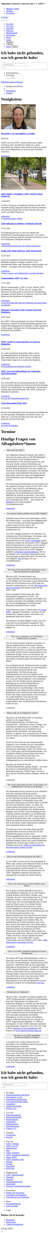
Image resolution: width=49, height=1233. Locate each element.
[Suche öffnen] (5, 20)
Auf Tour (9, 26)
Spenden (9, 11)
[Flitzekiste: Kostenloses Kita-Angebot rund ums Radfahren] (24, 304)
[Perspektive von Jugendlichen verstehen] (24, 117)
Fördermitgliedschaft (14, 1182)
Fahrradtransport (12, 1126)
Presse (8, 37)
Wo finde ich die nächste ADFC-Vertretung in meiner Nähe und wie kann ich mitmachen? (27, 571)
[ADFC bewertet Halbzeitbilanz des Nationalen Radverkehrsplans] (24, 366)
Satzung (9, 1162)
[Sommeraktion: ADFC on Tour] (24, 273)
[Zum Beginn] (2, 1231)
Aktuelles (10, 28)
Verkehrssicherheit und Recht (17, 1095)
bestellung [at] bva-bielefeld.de (25, 1028)
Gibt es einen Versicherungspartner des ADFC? (24, 857)
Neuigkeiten (11, 91)
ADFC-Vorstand (12, 1153)
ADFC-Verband (12, 1144)
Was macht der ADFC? (15, 450)
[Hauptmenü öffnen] (7, 20)
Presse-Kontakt (12, 1206)
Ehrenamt (10, 1177)
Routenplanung (12, 1119)
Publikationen (11, 1148)
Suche (8, 47)
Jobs (8, 1150)
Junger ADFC (11, 1157)
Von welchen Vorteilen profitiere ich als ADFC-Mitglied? (27, 513)
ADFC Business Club (14, 1159)
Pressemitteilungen (13, 1204)
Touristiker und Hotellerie (16, 1195)
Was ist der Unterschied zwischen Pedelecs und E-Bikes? (27, 885)
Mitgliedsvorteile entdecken (12, 82)
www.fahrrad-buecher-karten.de (28, 1031)
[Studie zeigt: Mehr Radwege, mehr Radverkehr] (24, 246)
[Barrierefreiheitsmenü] (2, 20)
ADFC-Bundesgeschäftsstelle (18, 1155)
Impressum (10, 1220)
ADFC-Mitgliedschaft (14, 1175)
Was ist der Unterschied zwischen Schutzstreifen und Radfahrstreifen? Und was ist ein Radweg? (27, 786)
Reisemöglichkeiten (14, 1117)
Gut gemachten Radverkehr (17, 1102)
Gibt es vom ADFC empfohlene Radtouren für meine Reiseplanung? (27, 952)
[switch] (20, 73)
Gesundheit (10, 1104)
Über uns (9, 31)
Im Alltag (9, 24)
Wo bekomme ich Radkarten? (18, 992)
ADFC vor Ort (12, 1146)
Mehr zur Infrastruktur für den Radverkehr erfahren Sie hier (25, 846)
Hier (19, 559)
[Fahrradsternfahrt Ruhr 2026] (24, 398)
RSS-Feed (10, 1168)
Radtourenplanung (13, 1115)
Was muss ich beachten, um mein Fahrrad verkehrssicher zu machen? (27, 637)
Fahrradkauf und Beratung (16, 1099)
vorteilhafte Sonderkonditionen (26, 552)
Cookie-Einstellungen (14, 1224)
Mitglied (9, 502)
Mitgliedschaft (11, 33)
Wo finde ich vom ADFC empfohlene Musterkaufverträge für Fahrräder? (27, 1036)
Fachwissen (10, 35)
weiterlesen (10, 508)
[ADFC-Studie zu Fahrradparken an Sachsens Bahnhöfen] (24, 337)
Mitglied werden (12, 9)
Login (8, 40)
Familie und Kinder (13, 1106)
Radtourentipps (12, 1124)
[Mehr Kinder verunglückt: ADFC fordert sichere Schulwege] (24, 173)
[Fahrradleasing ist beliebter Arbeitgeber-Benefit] (24, 219)
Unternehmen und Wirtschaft (17, 1197)
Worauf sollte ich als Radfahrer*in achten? (22, 713)
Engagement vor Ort (14, 1097)
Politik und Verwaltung (15, 1193)
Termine (9, 93)
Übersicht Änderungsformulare (18, 1186)
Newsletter (10, 13)
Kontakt (9, 1164)
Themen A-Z (11, 1108)
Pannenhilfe (10, 1184)
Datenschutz (11, 1222)
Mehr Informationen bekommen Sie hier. (26, 941)
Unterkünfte (11, 1122)
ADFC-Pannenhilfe (33, 541)
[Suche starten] (4, 1087)
